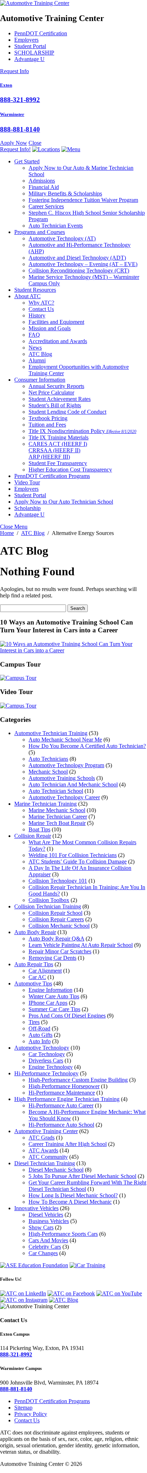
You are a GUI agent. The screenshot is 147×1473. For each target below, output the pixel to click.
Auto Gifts (40, 1035)
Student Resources (35, 290)
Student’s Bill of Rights (55, 405)
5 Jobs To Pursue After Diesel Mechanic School (82, 1176)
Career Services (46, 206)
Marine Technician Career (58, 817)
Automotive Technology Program (66, 765)
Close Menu (13, 527)
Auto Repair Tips (33, 964)
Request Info (14, 71)
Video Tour (27, 482)
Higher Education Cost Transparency (70, 470)
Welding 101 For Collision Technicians (73, 855)
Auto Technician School (56, 791)
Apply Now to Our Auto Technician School (63, 502)
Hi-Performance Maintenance (62, 1093)
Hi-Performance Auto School (61, 1125)
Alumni (37, 360)
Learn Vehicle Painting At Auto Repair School (81, 945)
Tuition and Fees (47, 425)
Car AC (37, 977)
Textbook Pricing (48, 418)
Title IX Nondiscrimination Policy (82, 431)
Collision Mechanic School (59, 926)
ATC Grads (42, 1138)
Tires (34, 1022)
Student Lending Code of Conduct (67, 412)
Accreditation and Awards (58, 341)
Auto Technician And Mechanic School (73, 784)
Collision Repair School (55, 913)
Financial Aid (44, 187)
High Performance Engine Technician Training (67, 1099)
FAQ (34, 335)
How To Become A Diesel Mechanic (70, 1202)
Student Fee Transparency (58, 463)
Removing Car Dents (52, 958)
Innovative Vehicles (36, 1208)
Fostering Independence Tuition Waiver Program (83, 200)
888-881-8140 (20, 129)
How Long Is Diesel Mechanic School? (73, 1195)
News (35, 348)
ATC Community (48, 1157)
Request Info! (15, 149)
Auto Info (40, 1041)
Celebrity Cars (45, 1247)
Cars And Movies (48, 1240)
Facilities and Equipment (56, 322)
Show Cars (41, 1227)
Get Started (27, 161)
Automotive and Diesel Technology (77, 258)
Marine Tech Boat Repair (57, 823)
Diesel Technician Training (44, 1163)
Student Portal (30, 46)
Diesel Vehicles (46, 1215)
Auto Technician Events (56, 226)
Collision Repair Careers (56, 919)
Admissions (42, 181)
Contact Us (41, 309)
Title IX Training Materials (58, 437)
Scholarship (27, 508)
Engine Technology (51, 1067)
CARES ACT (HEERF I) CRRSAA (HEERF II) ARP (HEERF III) (58, 450)
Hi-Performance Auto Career (61, 1105)
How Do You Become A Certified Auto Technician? (87, 746)
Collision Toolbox (49, 900)
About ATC (27, 296)
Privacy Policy (30, 1414)
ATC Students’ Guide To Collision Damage (78, 861)
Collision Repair (32, 836)
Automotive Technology (62, 238)
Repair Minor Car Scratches (60, 951)
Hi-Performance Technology (46, 1073)
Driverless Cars (46, 1060)
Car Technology (47, 1054)
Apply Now (13, 143)
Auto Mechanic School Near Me (65, 739)
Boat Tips (39, 829)
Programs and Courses (39, 232)
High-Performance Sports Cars (63, 1234)
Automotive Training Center (46, 1131)
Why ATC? (41, 303)
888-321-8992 (20, 99)
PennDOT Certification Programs (52, 476)
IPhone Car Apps (48, 1003)
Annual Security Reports (56, 386)
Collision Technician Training (47, 906)
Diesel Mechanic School (56, 1170)
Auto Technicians (48, 759)
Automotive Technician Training (50, 733)
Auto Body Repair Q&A (56, 939)
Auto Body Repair (35, 932)
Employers (26, 40)
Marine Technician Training (45, 804)
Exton (6, 85)
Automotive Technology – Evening (83, 264)
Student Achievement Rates (60, 399)
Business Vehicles (49, 1221)
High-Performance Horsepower (64, 1086)
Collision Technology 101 (58, 881)
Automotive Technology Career (64, 797)
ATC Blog (40, 354)
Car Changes (43, 1253)
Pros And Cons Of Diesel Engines (67, 1016)
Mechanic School (48, 772)
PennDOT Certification (40, 33)
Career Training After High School (68, 1144)
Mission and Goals (50, 328)
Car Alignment (45, 971)
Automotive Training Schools (62, 778)
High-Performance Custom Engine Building (78, 1080)
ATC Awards (43, 1150)
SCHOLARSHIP (34, 53)
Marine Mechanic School (57, 810)
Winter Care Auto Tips (54, 996)
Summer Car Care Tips (54, 1009)
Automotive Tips (33, 983)
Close (35, 143)
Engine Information (50, 990)
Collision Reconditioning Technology (79, 270)
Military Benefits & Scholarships (65, 193)
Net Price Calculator (51, 392)
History (37, 315)
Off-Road (39, 1028)
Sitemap (23, 1408)
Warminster (12, 114)
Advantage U (29, 59)
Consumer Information (39, 380)
